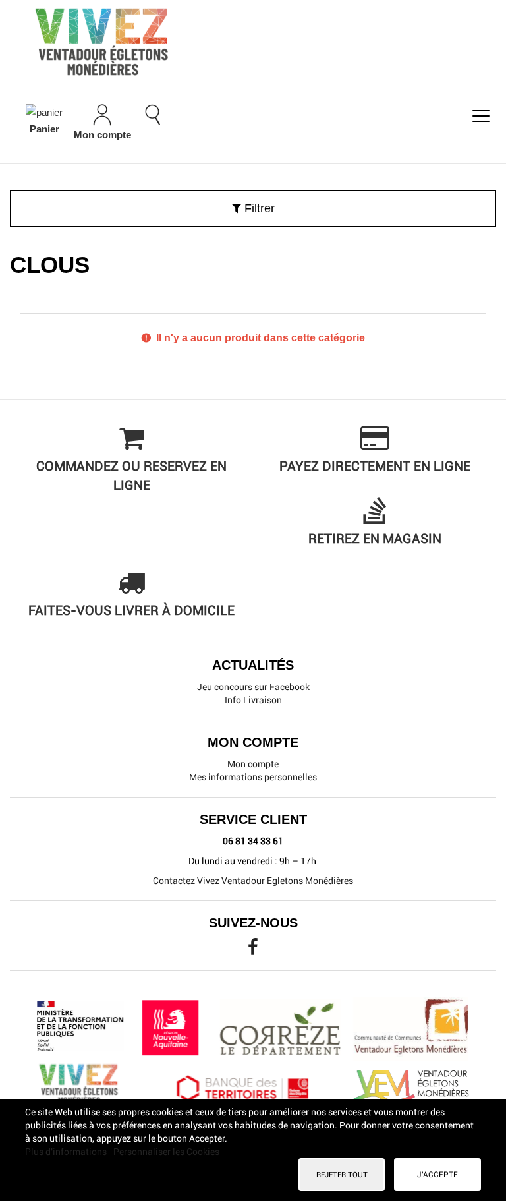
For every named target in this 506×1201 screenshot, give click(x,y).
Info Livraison (253, 700)
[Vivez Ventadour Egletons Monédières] (253, 41)
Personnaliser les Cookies (166, 1151)
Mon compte (253, 764)
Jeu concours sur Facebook (253, 687)
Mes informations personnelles (253, 777)
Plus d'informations (67, 1151)
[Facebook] (253, 950)
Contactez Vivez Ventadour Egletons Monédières (253, 880)
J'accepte (437, 1174)
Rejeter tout (342, 1174)
